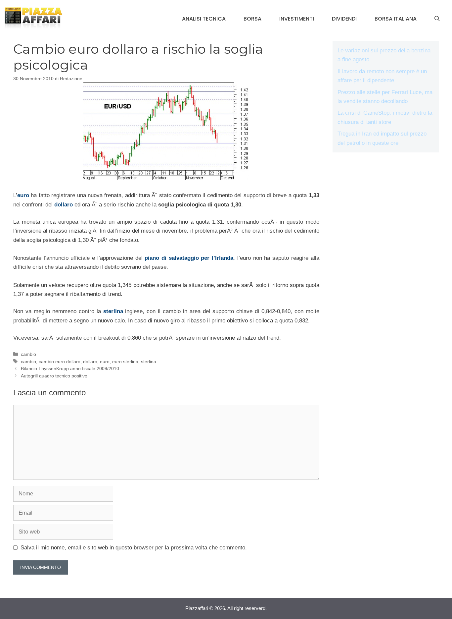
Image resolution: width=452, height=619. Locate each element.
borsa (252, 19)
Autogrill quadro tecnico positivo (54, 375)
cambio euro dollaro (59, 361)
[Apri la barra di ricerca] (437, 19)
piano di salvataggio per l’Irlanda (189, 258)
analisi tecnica (204, 19)
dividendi (344, 19)
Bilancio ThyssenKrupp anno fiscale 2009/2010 (70, 368)
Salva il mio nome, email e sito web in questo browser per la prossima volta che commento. (134, 547)
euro (23, 195)
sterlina (113, 311)
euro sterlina (125, 361)
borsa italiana (396, 19)
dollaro (63, 204)
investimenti (296, 19)
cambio (28, 354)
